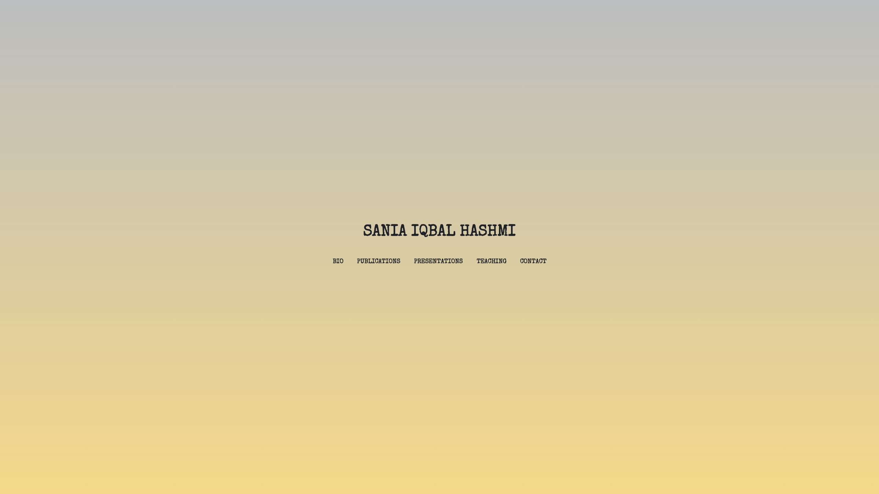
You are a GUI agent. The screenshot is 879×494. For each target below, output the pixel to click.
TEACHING (491, 262)
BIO (338, 262)
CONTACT (533, 262)
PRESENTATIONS (438, 262)
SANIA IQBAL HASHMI (439, 232)
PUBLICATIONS (378, 262)
